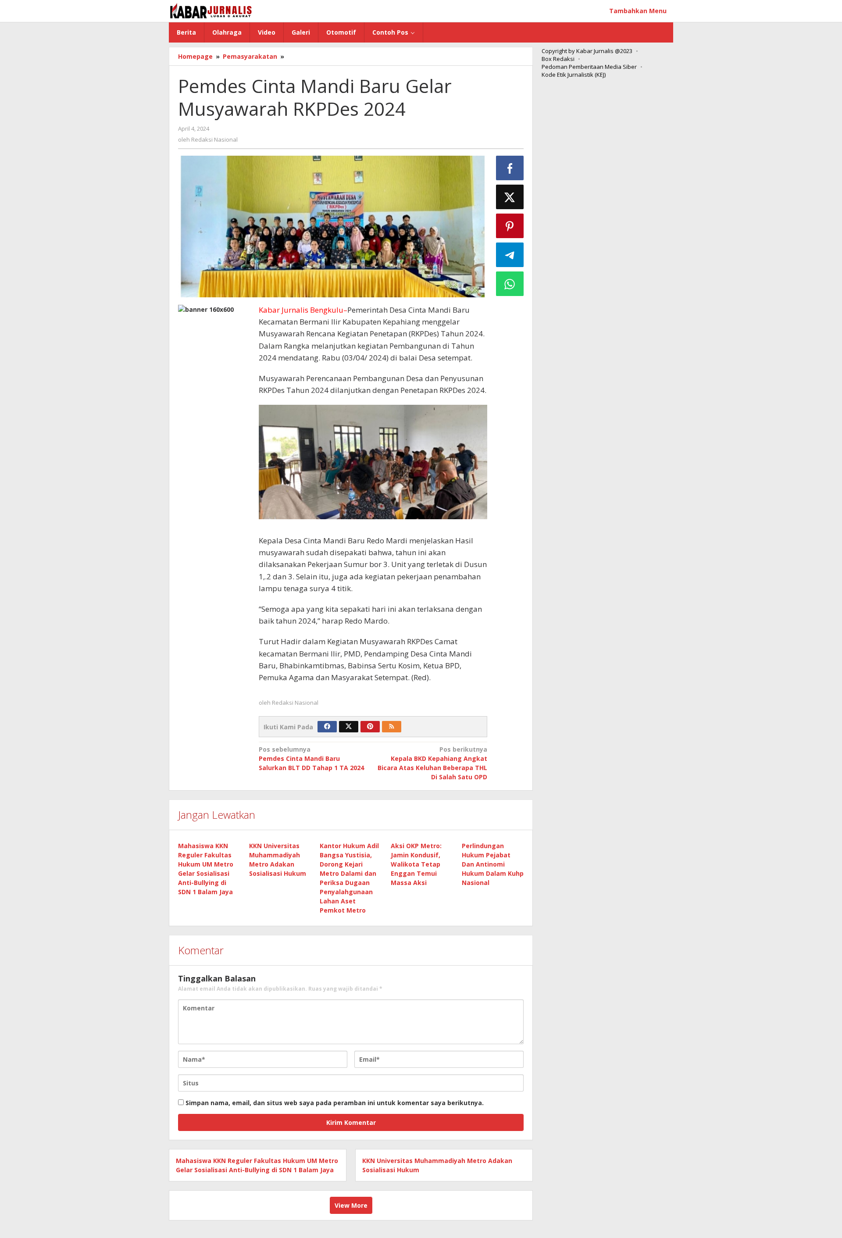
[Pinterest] (370, 726)
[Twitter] (348, 726)
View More (351, 1205)
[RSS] (391, 726)
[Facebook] (327, 726)
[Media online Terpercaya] (211, 11)
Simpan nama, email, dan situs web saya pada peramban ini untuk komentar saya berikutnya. (335, 1103)
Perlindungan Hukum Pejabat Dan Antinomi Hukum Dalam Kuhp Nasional (493, 864)
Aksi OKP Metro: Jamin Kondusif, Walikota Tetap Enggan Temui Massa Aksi (416, 864)
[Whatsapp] (510, 283)
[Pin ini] (510, 226)
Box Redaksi (558, 59)
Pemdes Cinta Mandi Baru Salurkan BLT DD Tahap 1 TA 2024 (311, 758)
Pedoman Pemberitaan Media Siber (589, 67)
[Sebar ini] (510, 168)
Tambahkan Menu (638, 11)
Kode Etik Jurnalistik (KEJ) (574, 74)
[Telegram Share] (510, 255)
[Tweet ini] (510, 197)
